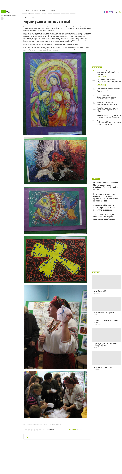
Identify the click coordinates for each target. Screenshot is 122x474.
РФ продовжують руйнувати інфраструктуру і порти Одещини (107, 103)
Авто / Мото (37, 13)
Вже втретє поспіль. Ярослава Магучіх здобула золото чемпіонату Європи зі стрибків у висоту (106, 186)
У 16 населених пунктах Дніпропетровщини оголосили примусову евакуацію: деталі (106, 97)
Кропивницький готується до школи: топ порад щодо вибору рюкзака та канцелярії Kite (108, 72)
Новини (35, 10)
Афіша (44, 10)
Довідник (53, 10)
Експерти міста (56, 13)
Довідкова (44, 13)
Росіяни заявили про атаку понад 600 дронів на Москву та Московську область (108, 89)
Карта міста (24, 13)
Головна (27, 10)
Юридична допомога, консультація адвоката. (106, 321)
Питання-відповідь (65, 13)
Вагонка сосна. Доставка (103, 367)
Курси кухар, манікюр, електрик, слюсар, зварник (105, 345)
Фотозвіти (50, 13)
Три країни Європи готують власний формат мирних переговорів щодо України (108, 109)
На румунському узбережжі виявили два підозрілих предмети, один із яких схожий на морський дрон (109, 122)
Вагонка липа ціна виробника (104, 313)
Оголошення (72, 13)
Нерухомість (31, 13)
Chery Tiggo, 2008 (100, 291)
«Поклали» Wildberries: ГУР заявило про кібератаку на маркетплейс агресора (109, 116)
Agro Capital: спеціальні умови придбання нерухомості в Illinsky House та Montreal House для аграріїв (109, 81)
